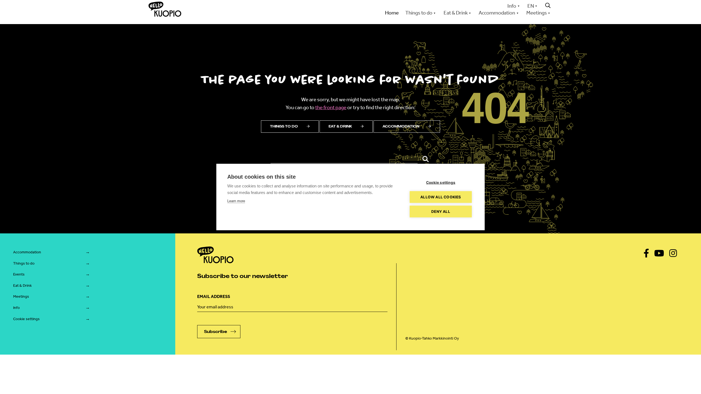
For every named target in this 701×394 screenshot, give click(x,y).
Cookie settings (26, 319)
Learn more (236, 201)
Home (392, 13)
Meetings (21, 296)
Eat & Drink (22, 285)
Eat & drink (340, 126)
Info (511, 6)
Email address (213, 296)
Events (19, 274)
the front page (330, 107)
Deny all (440, 211)
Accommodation (401, 126)
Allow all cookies (440, 197)
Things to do (284, 126)
